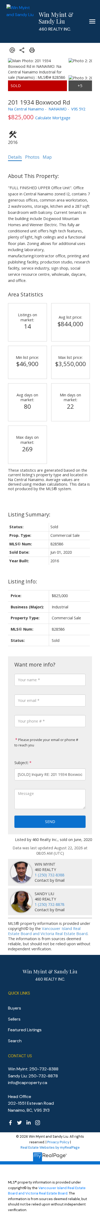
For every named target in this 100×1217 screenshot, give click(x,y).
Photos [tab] (32, 157)
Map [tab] (47, 157)
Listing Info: (22, 581)
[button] (10, 1122)
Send (50, 821)
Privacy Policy (58, 1142)
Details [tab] (15, 157)
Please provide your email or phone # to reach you (46, 742)
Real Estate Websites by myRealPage (50, 1147)
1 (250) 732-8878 (49, 904)
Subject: (21, 762)
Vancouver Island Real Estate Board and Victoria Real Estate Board (47, 931)
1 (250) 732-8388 (49, 874)
